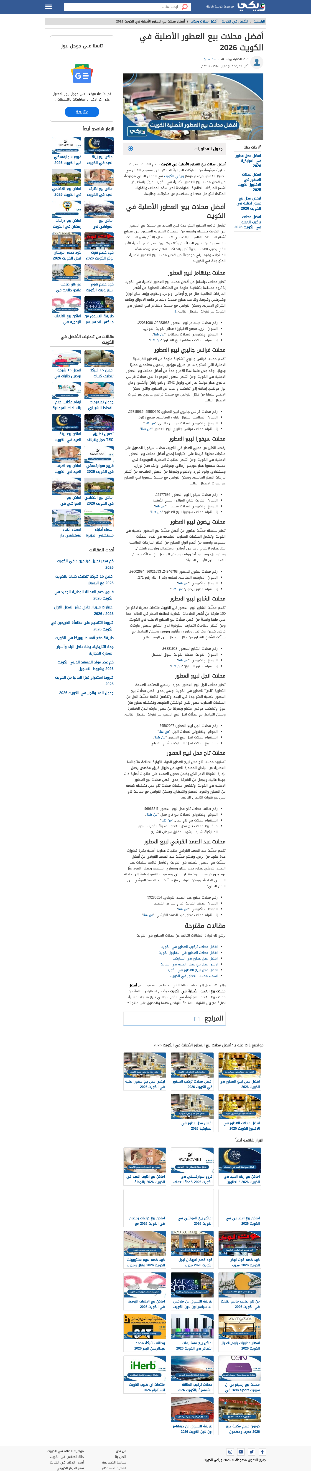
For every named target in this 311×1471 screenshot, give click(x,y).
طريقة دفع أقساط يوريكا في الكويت (84, 638)
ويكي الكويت (174, 176)
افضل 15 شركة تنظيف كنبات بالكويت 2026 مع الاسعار (84, 580)
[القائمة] (48, 7)
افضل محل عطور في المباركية (195, 958)
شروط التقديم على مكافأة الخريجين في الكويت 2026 (82, 626)
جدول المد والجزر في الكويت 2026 (86, 693)
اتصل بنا (120, 1457)
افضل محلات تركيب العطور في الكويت (189, 947)
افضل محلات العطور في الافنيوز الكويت (188, 953)
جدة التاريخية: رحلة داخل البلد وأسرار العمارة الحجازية (85, 650)
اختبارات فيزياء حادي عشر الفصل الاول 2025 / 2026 (84, 610)
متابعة (82, 111)
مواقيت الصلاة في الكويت (65, 1451)
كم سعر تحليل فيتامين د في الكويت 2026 (85, 564)
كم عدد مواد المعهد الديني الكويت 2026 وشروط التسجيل (86, 665)
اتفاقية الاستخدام (114, 1468)
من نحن (121, 1451)
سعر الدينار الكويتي (70, 1468)
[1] (175, 311)
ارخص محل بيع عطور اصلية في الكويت (189, 964)
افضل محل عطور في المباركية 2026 (248, 160)
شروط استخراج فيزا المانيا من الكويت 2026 (84, 681)
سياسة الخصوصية (114, 1462)
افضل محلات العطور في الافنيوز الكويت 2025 (249, 182)
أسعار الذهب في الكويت (67, 1462)
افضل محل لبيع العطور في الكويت (192, 970)
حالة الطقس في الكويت (67, 1457)
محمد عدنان (211, 59)
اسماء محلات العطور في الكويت (194, 976)
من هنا (159, 334)
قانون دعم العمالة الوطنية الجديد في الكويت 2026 (84, 595)
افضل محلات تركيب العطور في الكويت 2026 (247, 222)
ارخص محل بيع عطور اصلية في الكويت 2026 (249, 203)
